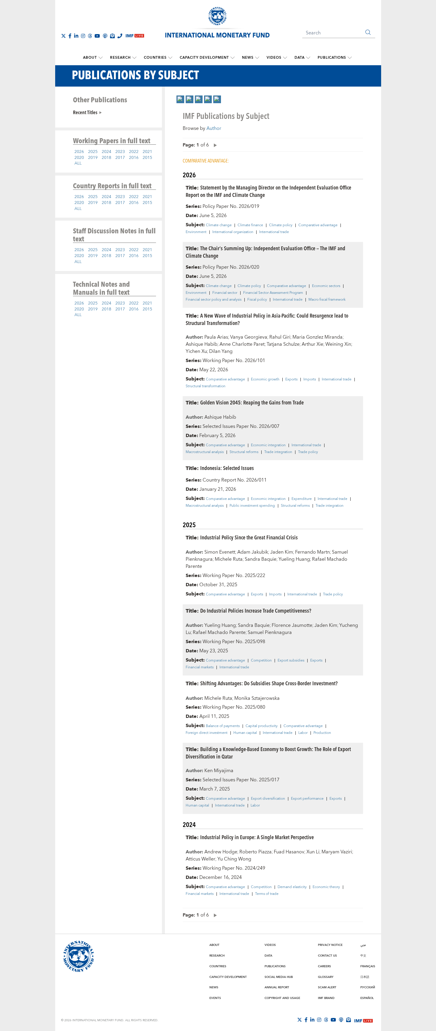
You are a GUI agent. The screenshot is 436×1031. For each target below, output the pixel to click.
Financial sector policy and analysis (213, 300)
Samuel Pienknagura (270, 632)
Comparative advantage (318, 225)
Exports (291, 379)
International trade (274, 232)
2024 (106, 151)
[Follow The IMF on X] (63, 36)
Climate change (219, 225)
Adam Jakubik (252, 552)
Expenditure (302, 499)
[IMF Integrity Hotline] (119, 36)
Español (367, 998)
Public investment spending (252, 506)
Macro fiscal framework (327, 300)
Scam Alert (327, 987)
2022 (134, 151)
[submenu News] (257, 57)
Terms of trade (267, 894)
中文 (363, 955)
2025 (93, 151)
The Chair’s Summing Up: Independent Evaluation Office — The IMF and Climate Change (265, 251)
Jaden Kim (281, 552)
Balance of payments (223, 726)
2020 (79, 157)
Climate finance (250, 225)
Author (213, 128)
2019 (93, 157)
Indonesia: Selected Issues (227, 468)
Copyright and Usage (282, 998)
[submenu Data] (308, 57)
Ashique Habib (201, 344)
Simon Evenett (219, 552)
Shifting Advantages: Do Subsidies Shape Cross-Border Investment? (269, 683)
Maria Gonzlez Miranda (317, 337)
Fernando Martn (312, 552)
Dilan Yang (221, 351)
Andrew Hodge (220, 852)
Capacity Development (204, 58)
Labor (303, 733)
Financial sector (224, 293)
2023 (120, 151)
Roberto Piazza (255, 852)
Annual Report (277, 987)
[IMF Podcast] (105, 36)
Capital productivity (262, 726)
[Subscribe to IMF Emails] (112, 36)
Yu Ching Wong (234, 859)
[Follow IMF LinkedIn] (76, 36)
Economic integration (268, 445)
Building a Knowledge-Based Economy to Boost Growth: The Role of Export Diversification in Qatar (268, 752)
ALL (78, 163)
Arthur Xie (312, 344)
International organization (232, 232)
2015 (147, 157)
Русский (367, 987)
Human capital (245, 733)
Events (215, 998)
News (248, 58)
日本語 (364, 977)
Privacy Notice (330, 945)
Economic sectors (326, 286)
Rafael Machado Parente (219, 632)
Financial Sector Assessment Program (273, 293)
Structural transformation (205, 386)
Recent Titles (85, 112)
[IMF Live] (364, 1020)
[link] (180, 99)
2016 (134, 157)
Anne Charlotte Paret (242, 344)
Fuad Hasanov (289, 852)
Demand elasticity (292, 887)
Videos (274, 58)
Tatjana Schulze (283, 344)
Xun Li (312, 852)
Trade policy (308, 452)
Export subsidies (291, 660)
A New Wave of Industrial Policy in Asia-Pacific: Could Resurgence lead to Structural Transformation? (267, 319)
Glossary (325, 977)
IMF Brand (326, 998)
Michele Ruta (229, 559)
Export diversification (268, 799)
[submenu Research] (134, 57)
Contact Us (327, 955)
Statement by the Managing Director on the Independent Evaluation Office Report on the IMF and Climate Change (268, 191)
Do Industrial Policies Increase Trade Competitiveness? (255, 610)
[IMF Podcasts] (341, 1019)
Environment (196, 232)
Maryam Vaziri (337, 852)
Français (367, 966)
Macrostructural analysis (205, 452)
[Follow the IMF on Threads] (90, 36)
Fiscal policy (257, 300)
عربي (363, 945)
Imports (309, 379)
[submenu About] (100, 57)
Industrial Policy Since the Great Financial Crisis (249, 537)
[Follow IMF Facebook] (70, 36)
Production (322, 733)
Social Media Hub (279, 977)
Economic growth (265, 379)
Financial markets (200, 667)
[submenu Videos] (285, 57)
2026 (79, 151)
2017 (120, 157)
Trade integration (278, 452)
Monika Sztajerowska (257, 698)
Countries (155, 58)
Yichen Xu (196, 351)
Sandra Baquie (260, 559)
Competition (261, 660)
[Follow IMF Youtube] (97, 36)
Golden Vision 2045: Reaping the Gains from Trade (252, 402)
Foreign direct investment (206, 733)
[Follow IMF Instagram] (83, 36)
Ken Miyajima (218, 771)
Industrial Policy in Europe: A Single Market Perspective (257, 837)
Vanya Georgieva (248, 337)
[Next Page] (214, 145)
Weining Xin (338, 344)
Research (120, 58)
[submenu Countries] (170, 57)
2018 (106, 157)
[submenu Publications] (349, 57)
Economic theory (326, 887)
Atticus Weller (200, 859)
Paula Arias (216, 337)
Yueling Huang (294, 559)
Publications (332, 58)
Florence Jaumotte (292, 625)
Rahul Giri (279, 337)
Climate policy (280, 225)
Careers (324, 966)
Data (300, 58)
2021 (147, 151)
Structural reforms (244, 452)
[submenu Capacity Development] (232, 57)
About (90, 58)
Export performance (307, 799)
